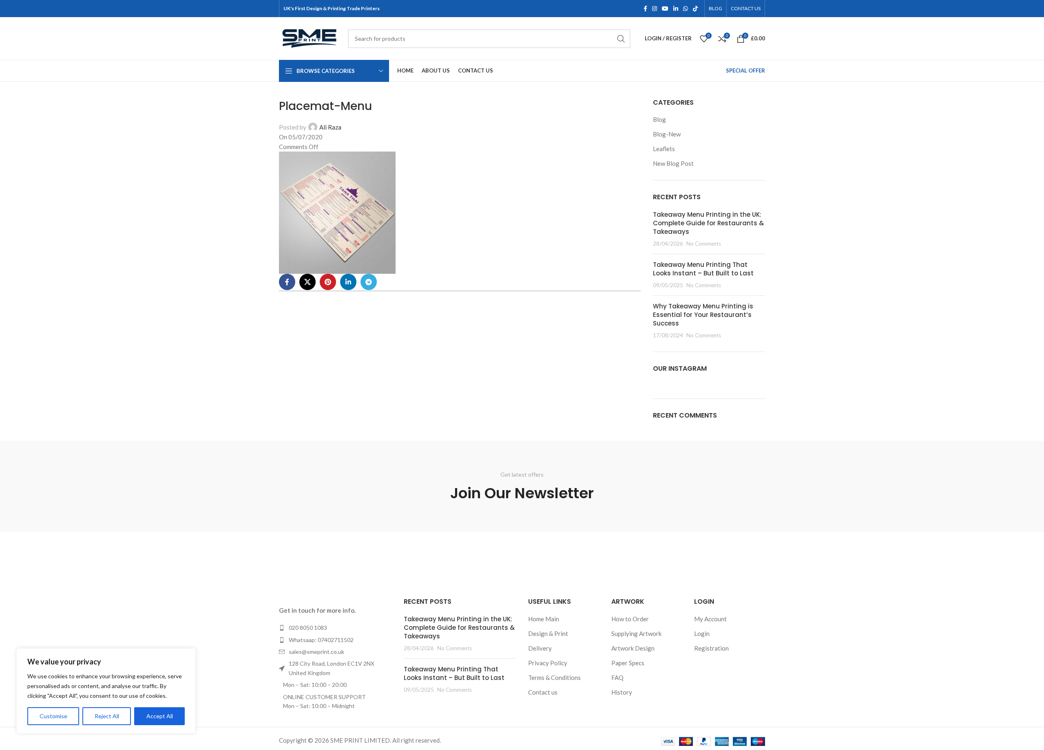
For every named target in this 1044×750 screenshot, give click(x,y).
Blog (659, 119)
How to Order (630, 618)
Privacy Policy (547, 662)
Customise (53, 716)
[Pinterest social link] (328, 282)
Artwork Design (633, 648)
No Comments (703, 243)
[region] (106, 691)
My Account (710, 618)
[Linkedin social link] (676, 8)
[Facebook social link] (645, 8)
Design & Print (548, 633)
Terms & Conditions (554, 677)
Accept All (159, 716)
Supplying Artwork (636, 633)
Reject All (107, 716)
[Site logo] (309, 37)
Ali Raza (330, 127)
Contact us (542, 692)
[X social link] (307, 282)
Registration (711, 648)
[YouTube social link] (665, 8)
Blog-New (667, 134)
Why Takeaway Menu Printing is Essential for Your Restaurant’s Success (703, 315)
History (621, 692)
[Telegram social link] (369, 282)
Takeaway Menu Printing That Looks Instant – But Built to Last (703, 268)
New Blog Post (673, 163)
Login (702, 633)
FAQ (617, 677)
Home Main (543, 618)
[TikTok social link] (695, 8)
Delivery (540, 648)
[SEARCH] (621, 38)
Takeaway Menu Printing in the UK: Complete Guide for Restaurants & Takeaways (708, 223)
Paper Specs (627, 662)
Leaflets (664, 148)
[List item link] (335, 627)
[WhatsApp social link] (685, 8)
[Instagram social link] (654, 8)
